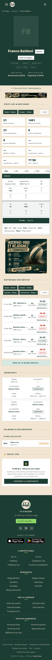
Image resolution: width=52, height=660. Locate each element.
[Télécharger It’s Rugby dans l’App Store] (16, 541)
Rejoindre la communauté (26, 481)
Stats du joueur (42, 308)
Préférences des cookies (26, 652)
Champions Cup (38, 561)
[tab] (6, 171)
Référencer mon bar (13, 632)
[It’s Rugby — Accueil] (26, 504)
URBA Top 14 (17, 306)
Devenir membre (26, 521)
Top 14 (13, 556)
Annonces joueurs (38, 624)
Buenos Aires (14, 389)
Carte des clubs (38, 603)
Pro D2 (38, 556)
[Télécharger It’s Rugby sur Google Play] (35, 541)
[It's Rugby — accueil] (12, 4)
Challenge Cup (14, 565)
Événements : (28, 293)
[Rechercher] (45, 4)
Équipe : (10, 112)
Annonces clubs (13, 624)
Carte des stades (13, 607)
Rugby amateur (38, 578)
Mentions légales (21, 644)
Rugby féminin (13, 578)
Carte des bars (38, 607)
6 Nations (13, 561)
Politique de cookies (19, 648)
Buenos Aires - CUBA (22, 351)
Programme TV (13, 611)
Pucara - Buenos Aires (23, 339)
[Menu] (6, 4)
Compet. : (26, 112)
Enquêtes (13, 586)
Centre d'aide (7, 644)
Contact (37, 648)
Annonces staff (13, 628)
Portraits (38, 586)
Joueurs (14, 11)
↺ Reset (44, 112)
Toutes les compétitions (38, 565)
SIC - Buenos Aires (21, 303)
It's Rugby (5, 11)
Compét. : (26, 288)
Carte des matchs (13, 603)
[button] (26, 304)
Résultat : (10, 293)
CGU (30, 648)
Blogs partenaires (13, 590)
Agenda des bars (38, 628)
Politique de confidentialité (39, 644)
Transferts (13, 582)
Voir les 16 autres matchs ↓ (26, 363)
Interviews (38, 582)
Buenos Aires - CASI (21, 327)
